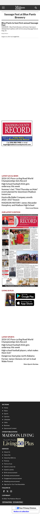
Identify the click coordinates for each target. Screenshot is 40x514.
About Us (7, 452)
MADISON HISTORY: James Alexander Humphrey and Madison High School (19, 204)
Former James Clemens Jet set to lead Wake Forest (19, 360)
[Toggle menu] (3, 7)
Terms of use (8, 464)
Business (7, 425)
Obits (6, 422)
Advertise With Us (10, 458)
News (6, 411)
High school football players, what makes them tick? (20, 351)
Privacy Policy (8, 502)
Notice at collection (21, 511)
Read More (5, 33)
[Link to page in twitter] (7, 491)
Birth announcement (10, 472)
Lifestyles (7, 419)
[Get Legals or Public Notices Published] (17, 145)
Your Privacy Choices (27, 508)
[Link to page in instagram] (11, 491)
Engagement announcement (13, 478)
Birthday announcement (11, 475)
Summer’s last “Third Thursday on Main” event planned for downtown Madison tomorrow (20, 191)
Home (6, 408)
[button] (35, 7)
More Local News (32, 208)
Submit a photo (9, 469)
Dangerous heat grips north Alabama (18, 356)
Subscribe (7, 455)
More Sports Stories (31, 364)
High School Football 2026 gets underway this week (16, 185)
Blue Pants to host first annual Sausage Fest (20, 24)
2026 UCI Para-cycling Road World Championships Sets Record (17, 179)
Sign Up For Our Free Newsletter (14, 484)
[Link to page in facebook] (4, 491)
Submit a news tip (9, 467)
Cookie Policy (18, 502)
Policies (6, 461)
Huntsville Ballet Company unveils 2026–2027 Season (17, 198)
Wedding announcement (12, 481)
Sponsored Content (10, 428)
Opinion (6, 416)
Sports (6, 413)
